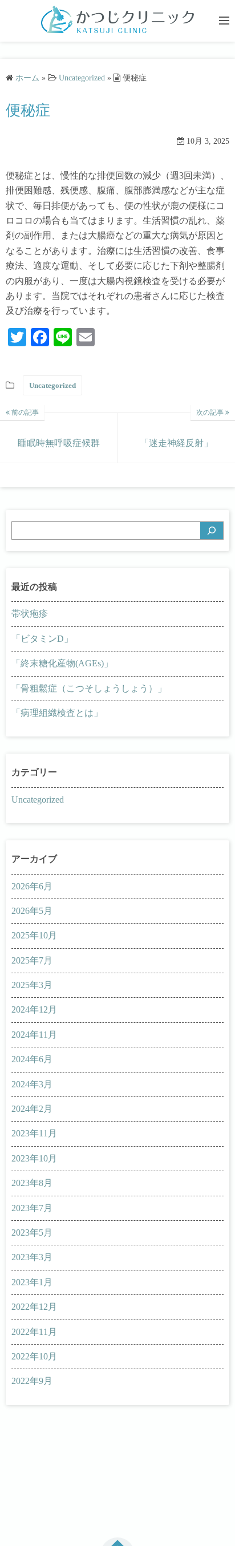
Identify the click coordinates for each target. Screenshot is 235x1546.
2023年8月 (31, 1183)
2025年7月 (31, 960)
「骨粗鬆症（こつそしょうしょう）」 (89, 688)
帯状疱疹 (29, 613)
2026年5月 (31, 911)
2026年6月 (31, 886)
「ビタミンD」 (42, 639)
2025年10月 (34, 935)
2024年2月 (31, 1109)
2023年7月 (31, 1208)
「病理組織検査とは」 (57, 713)
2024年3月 (31, 1084)
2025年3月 (31, 985)
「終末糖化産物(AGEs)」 (62, 663)
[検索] (211, 530)
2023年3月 (31, 1257)
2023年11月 (34, 1133)
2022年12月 (34, 1307)
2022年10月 (34, 1356)
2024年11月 (34, 1034)
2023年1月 (31, 1282)
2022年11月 (34, 1332)
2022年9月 (31, 1381)
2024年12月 (34, 1009)
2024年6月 (31, 1059)
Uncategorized (52, 385)
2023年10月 (34, 1158)
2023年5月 (31, 1232)
